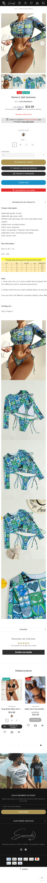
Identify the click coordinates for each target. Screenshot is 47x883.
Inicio (15, 8)
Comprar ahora (23, 182)
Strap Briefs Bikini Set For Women (11, 709)
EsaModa (11, 3)
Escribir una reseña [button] (23, 652)
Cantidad (5, 152)
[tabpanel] (12, 707)
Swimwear (11, 706)
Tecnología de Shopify (37, 844)
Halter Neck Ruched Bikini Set (35, 709)
